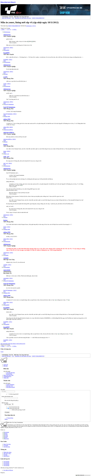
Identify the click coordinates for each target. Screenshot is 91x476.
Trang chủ (5, 364)
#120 (4, 341)
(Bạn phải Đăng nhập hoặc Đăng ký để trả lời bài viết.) (13, 343)
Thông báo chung (7, 452)
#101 (4, 48)
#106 (4, 115)
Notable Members (10, 384)
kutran (5, 144)
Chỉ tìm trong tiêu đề (13, 394)
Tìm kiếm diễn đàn (10, 372)
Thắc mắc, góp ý (7, 453)
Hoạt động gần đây (10, 387)
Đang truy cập (9, 385)
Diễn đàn (5, 366)
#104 (4, 85)
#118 (4, 303)
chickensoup (29, 25)
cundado (6, 258)
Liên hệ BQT (6, 456)
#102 (4, 60)
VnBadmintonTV (7, 376)
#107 (4, 128)
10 (13, 29)
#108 (4, 140)
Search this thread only (14, 407)
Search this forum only (14, 408)
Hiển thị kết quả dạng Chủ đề (18, 409)
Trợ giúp (5, 454)
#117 (4, 291)
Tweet (2, 351)
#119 (4, 323)
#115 (4, 266)
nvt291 (5, 77)
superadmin (6, 278)
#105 (4, 103)
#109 (4, 152)
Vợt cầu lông (6, 461)
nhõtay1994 (6, 119)
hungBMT (6, 53)
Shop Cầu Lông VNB (8, 375)
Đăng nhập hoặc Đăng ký (8, 2)
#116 (4, 279)
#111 (4, 216)
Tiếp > (15, 29)
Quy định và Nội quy (8, 470)
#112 (4, 228)
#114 (4, 254)
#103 (4, 72)
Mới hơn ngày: (5, 402)
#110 (4, 164)
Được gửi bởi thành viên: (7, 396)
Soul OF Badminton (9, 107)
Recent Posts (9, 374)
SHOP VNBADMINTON (14, 25)
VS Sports (5, 445)
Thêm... (6, 419)
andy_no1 (6, 156)
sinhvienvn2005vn (8, 132)
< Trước (2, 29)
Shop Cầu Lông (7, 444)
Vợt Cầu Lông (6, 446)
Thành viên (6, 377)
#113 (4, 240)
